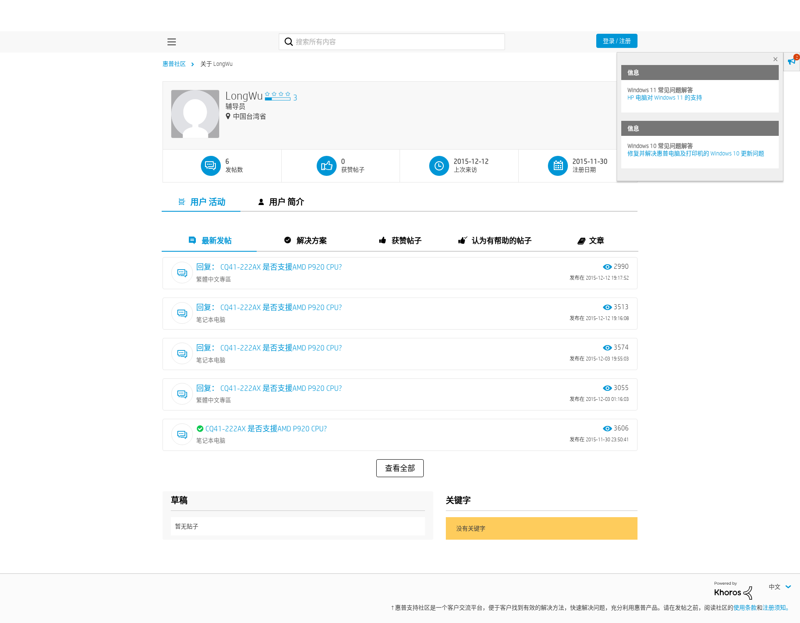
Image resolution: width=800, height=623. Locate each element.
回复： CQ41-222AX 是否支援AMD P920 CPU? (269, 267)
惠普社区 (174, 64)
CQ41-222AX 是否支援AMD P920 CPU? (266, 428)
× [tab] (775, 59)
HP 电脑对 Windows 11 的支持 (665, 97)
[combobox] (392, 41)
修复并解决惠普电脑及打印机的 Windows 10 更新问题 (696, 153)
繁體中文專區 (213, 279)
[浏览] (169, 41)
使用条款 (745, 607)
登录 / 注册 (617, 41)
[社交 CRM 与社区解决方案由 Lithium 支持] (733, 590)
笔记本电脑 (210, 319)
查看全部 (400, 468)
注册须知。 (777, 607)
